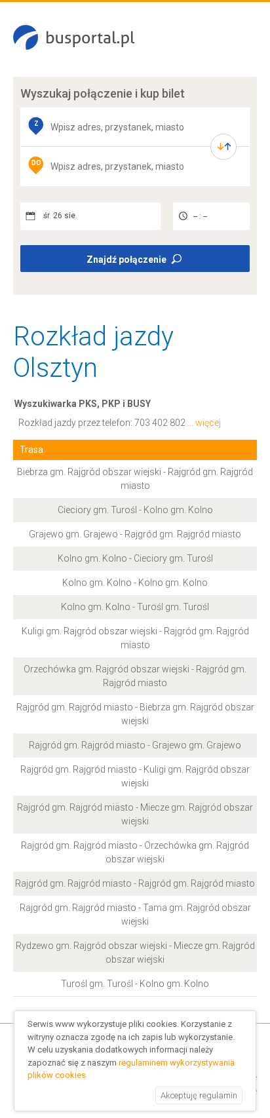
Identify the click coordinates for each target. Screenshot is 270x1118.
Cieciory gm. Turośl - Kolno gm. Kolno (135, 510)
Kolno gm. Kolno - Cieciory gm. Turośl (135, 558)
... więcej (204, 422)
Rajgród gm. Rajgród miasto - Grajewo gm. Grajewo (135, 745)
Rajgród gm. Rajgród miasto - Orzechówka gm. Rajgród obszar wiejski (135, 852)
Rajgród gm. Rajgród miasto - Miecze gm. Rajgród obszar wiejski (135, 814)
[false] (223, 147)
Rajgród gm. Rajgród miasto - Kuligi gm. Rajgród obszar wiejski (135, 776)
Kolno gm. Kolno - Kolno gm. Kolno (135, 582)
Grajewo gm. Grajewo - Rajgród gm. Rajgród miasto (135, 534)
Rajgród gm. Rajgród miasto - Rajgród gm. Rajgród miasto (135, 883)
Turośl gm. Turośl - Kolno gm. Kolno (135, 983)
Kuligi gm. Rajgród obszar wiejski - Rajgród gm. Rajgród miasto (135, 638)
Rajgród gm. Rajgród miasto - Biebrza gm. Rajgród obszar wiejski (135, 714)
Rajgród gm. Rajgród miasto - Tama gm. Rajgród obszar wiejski (135, 914)
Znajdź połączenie (126, 259)
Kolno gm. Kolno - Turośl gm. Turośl (135, 607)
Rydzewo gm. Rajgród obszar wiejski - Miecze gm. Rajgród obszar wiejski (135, 952)
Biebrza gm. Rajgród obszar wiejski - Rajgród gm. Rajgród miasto (135, 479)
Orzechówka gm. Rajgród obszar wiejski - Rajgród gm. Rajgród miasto (135, 676)
